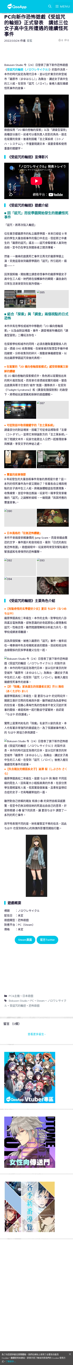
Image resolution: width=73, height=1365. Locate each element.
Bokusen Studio (18, 1000)
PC (32, 1000)
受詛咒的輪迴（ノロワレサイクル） (28, 69)
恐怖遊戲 (34, 1005)
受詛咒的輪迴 (18, 1005)
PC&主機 (14, 996)
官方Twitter (47, 939)
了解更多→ (11, 1361)
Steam (41, 1000)
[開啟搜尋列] (49, 6)
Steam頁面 (25, 939)
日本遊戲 (27, 996)
